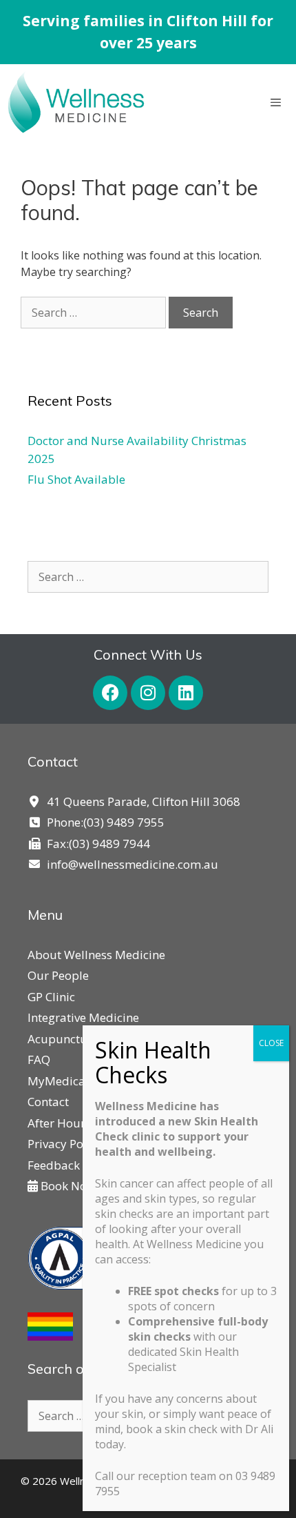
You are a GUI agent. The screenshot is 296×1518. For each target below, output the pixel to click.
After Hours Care (73, 1123)
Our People (58, 975)
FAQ (39, 1059)
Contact (48, 1102)
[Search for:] (95, 312)
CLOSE (271, 1043)
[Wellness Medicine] (76, 102)
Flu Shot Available (76, 479)
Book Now (67, 1186)
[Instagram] (148, 693)
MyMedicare (62, 1081)
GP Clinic (51, 997)
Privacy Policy (65, 1144)
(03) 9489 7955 (124, 822)
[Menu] (278, 102)
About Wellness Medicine (96, 955)
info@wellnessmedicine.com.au (132, 864)
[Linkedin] (186, 693)
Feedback (54, 1165)
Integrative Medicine (83, 1017)
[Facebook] (110, 693)
